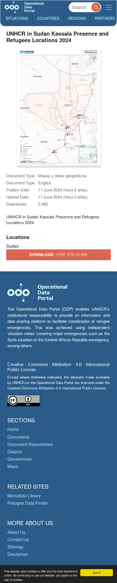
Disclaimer (17, 554)
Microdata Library (24, 495)
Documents (18, 437)
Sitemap (15, 547)
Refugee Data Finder (27, 503)
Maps (12, 466)
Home (13, 429)
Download (58, 255)
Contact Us (18, 539)
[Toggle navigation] (108, 7)
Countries (48, 18)
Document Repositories (30, 444)
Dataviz (14, 451)
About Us (16, 532)
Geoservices (19, 459)
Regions (77, 18)
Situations (16, 18)
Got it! (96, 572)
